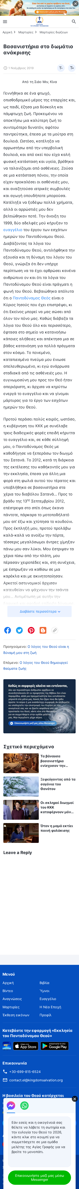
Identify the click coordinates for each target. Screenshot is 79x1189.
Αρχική (7, 32)
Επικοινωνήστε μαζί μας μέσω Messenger (39, 1177)
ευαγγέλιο (12, 230)
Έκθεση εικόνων (16, 1015)
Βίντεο (8, 991)
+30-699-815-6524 (25, 1072)
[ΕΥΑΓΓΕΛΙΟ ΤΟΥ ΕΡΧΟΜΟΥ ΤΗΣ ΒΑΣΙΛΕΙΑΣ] (39, 21)
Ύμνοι (44, 991)
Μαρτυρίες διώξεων (54, 32)
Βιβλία (44, 983)
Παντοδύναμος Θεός (32, 298)
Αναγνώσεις (12, 999)
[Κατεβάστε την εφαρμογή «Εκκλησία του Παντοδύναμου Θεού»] (7, 1045)
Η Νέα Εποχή (50, 1007)
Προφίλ (45, 1015)
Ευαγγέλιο (48, 999)
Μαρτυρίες (25, 32)
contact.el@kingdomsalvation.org (36, 1080)
